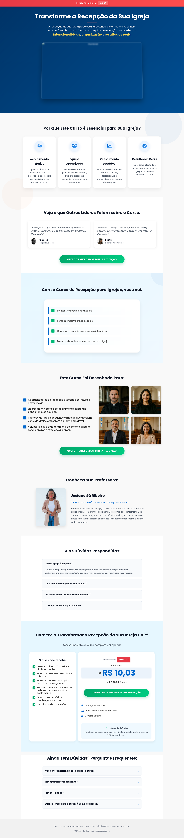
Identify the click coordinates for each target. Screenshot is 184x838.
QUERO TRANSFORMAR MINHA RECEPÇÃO (92, 259)
